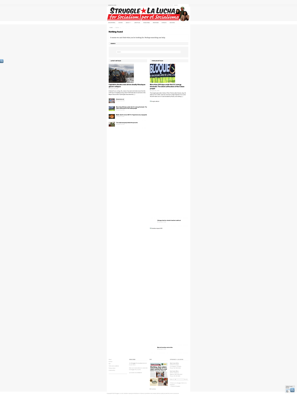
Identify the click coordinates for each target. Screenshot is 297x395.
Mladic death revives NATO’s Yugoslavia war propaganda (131, 114)
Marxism (155, 22)
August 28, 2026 (114, 88)
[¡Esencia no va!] (112, 100)
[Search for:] (181, 5)
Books (121, 22)
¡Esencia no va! (120, 99)
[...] (134, 94)
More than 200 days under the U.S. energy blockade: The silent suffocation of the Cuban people (131, 107)
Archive (172, 22)
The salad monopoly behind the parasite (127, 122)
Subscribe (146, 22)
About (128, 22)
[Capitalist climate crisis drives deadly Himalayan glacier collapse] (128, 73)
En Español (111, 22)
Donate (164, 22)
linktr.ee (137, 22)
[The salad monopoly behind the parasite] (112, 124)
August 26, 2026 (121, 124)
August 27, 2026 (120, 116)
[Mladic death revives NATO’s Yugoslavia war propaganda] (112, 116)
